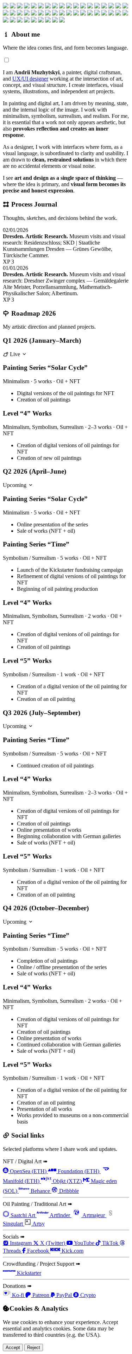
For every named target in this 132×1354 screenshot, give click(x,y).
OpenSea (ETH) (28, 1171)
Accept (13, 1347)
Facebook (38, 1251)
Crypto (87, 1295)
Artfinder (60, 1215)
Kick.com (71, 1251)
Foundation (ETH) (78, 1171)
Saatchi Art (23, 1215)
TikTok (110, 1243)
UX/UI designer (30, 79)
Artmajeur (93, 1215)
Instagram (20, 1243)
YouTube (84, 1243)
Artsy (38, 1224)
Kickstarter (28, 1273)
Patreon (41, 1295)
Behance (40, 1191)
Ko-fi (18, 1295)
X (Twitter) (53, 1243)
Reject (33, 1347)
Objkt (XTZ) (67, 1181)
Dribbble (68, 1191)
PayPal (64, 1295)
